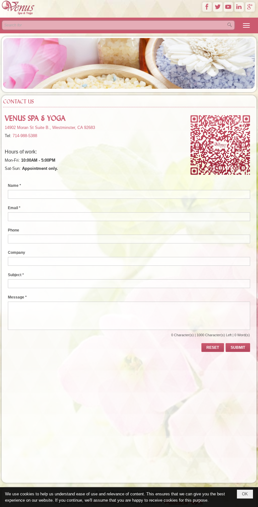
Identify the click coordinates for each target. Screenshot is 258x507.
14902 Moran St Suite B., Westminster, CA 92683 (50, 127)
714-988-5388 (25, 135)
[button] (246, 25)
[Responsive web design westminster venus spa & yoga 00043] (19, 14)
